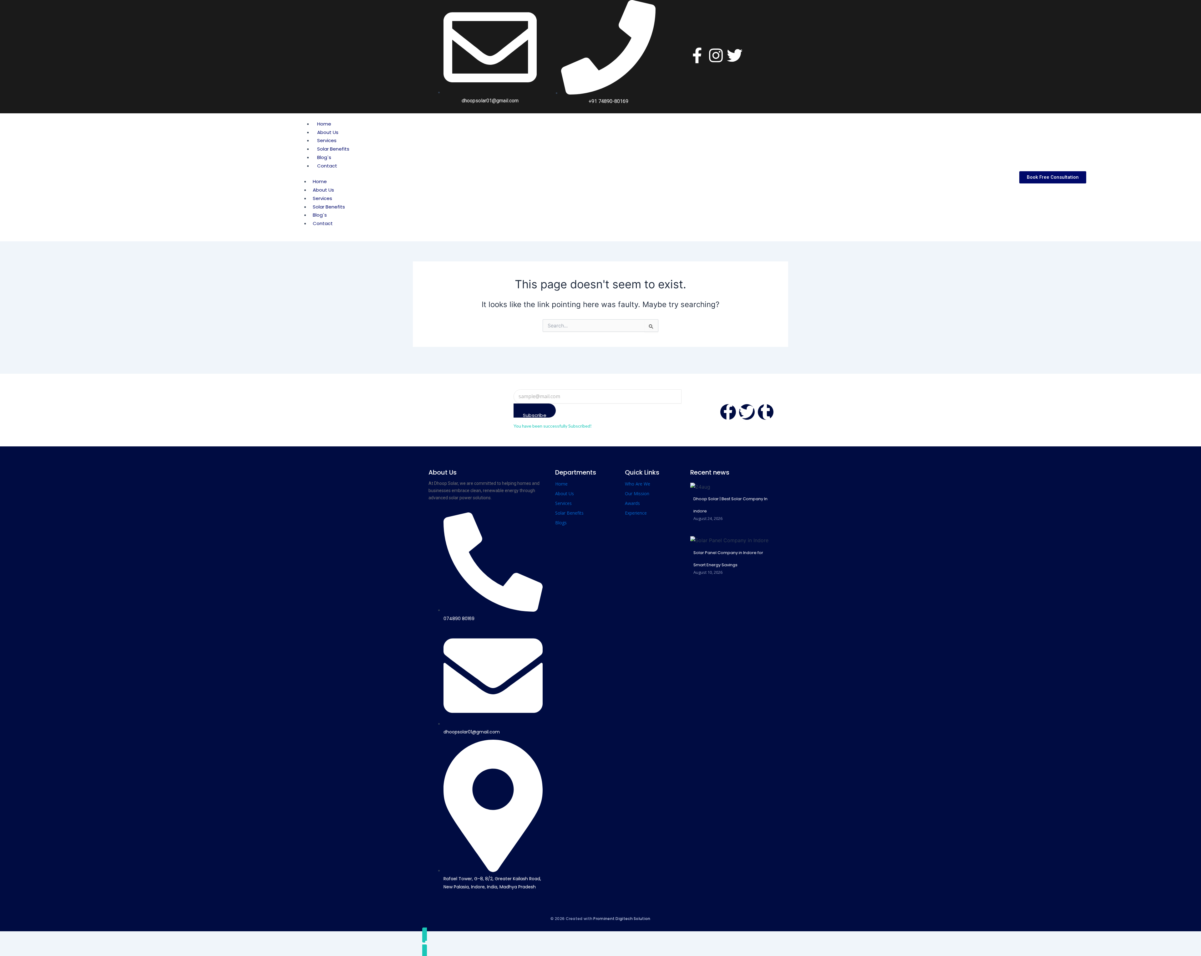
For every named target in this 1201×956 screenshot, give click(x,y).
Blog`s (324, 157)
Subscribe (534, 415)
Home (324, 124)
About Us (327, 132)
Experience (636, 513)
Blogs (561, 523)
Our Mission (637, 493)
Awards (632, 503)
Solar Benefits (333, 149)
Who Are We (637, 484)
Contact (327, 165)
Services (327, 140)
